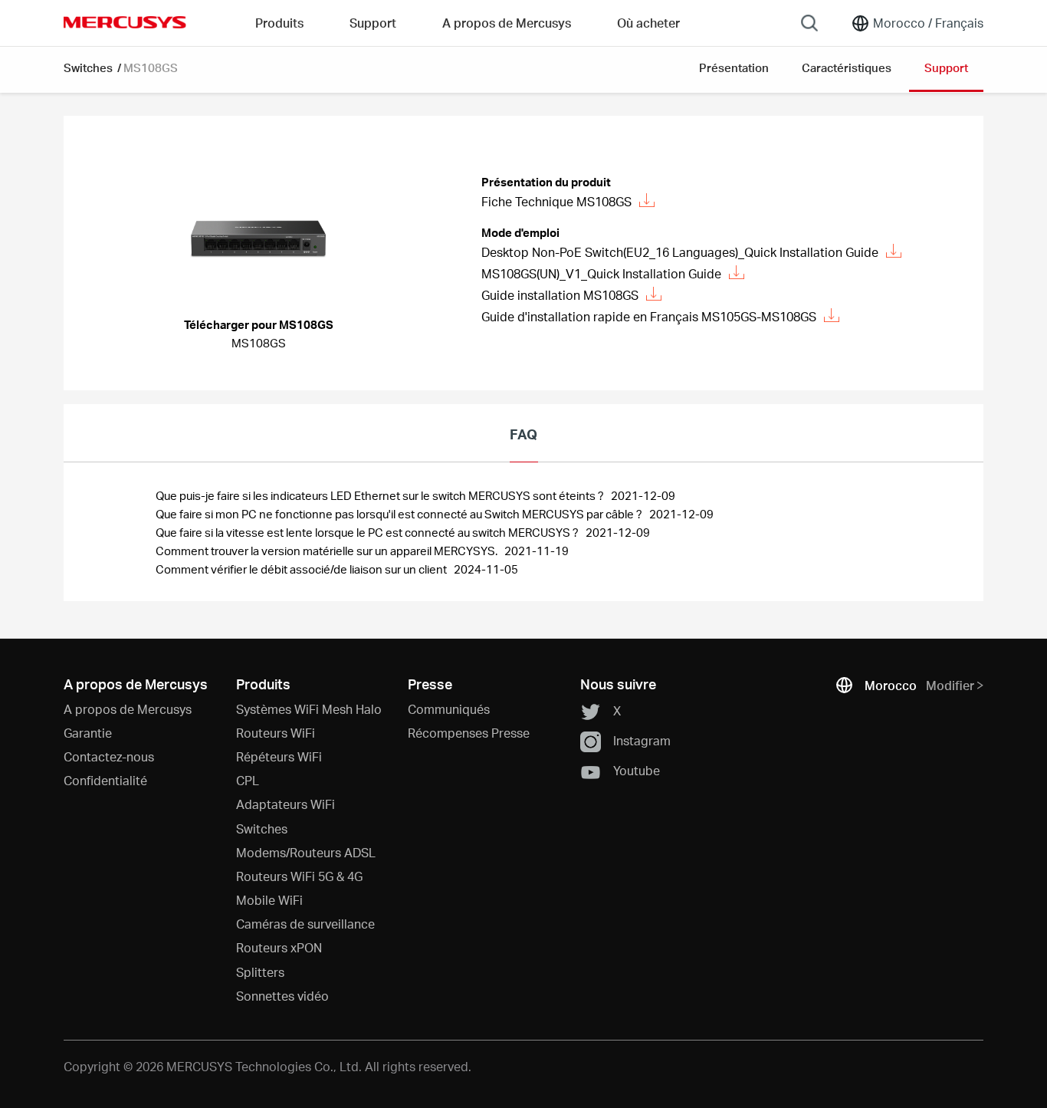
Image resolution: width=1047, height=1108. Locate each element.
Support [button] (373, 23)
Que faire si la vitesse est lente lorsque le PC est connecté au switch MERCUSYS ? (368, 532)
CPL (247, 780)
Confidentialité (105, 780)
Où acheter (648, 23)
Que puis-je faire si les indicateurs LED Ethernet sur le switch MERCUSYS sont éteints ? (381, 495)
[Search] (809, 23)
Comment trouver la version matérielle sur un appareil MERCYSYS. (328, 550)
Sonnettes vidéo (282, 995)
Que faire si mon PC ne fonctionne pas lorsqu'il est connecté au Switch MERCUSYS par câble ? (400, 513)
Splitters (260, 972)
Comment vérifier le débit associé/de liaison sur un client (302, 569)
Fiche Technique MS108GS (556, 201)
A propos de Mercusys (128, 709)
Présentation (734, 67)
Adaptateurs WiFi (285, 804)
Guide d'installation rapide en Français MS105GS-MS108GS (648, 316)
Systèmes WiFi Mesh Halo (309, 709)
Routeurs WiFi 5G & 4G (299, 876)
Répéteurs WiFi (279, 756)
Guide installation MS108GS (559, 295)
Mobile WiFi (269, 900)
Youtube (636, 770)
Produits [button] (279, 23)
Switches (89, 67)
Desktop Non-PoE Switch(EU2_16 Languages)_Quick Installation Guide (679, 252)
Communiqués (449, 709)
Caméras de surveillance (305, 923)
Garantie (88, 732)
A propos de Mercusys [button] (506, 23)
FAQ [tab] (523, 433)
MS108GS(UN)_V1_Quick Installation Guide (601, 273)
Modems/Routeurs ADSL (306, 852)
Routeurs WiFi (275, 732)
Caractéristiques (846, 67)
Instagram (642, 740)
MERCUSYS (125, 22)
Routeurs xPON (279, 947)
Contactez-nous (109, 756)
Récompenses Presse (469, 732)
